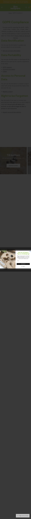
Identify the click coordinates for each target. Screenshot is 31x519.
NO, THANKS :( (23, 266)
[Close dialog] (30, 251)
